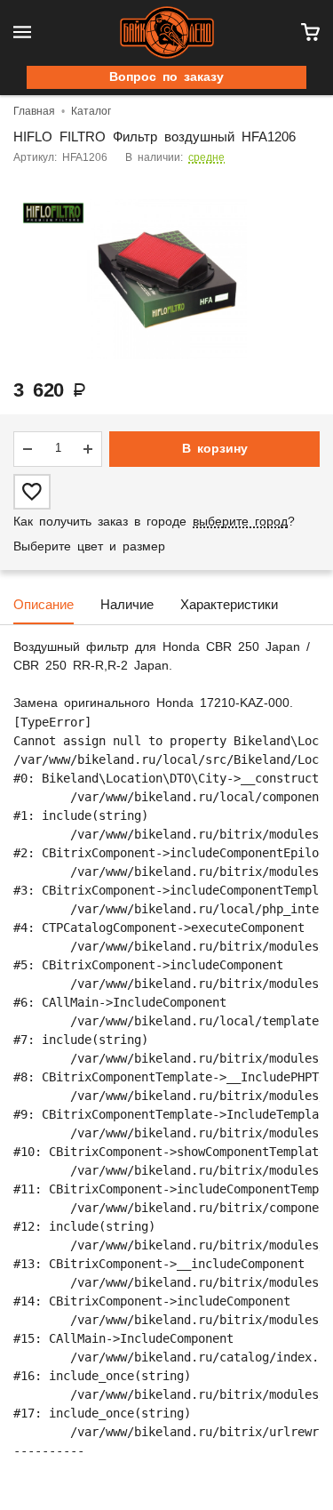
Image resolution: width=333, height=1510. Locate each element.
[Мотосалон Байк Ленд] (167, 32)
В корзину (215, 449)
